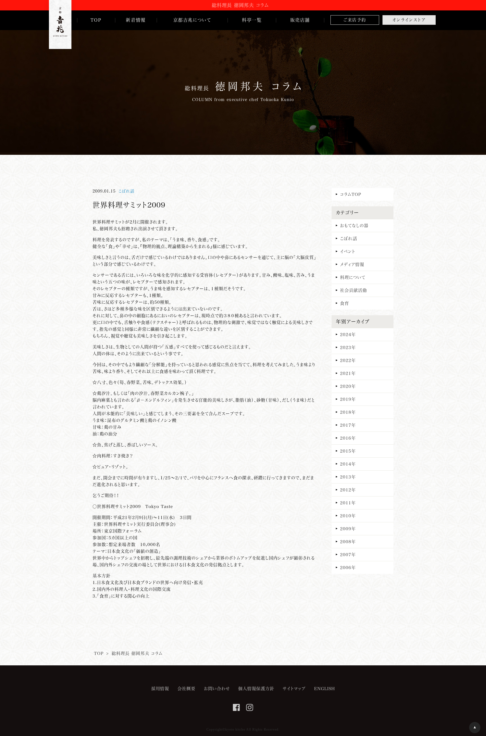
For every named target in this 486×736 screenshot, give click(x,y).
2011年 (348, 502)
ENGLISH (324, 688)
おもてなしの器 (354, 225)
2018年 (348, 412)
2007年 (348, 554)
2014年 (348, 463)
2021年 (348, 373)
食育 (344, 303)
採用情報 (160, 688)
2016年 (348, 437)
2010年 (348, 515)
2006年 (348, 567)
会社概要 (186, 688)
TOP (99, 653)
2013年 (348, 476)
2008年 (348, 541)
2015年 (348, 450)
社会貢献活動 (353, 290)
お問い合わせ (217, 688)
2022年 (348, 360)
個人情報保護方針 (256, 688)
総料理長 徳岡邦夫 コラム (137, 653)
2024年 (348, 334)
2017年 (348, 425)
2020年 (348, 386)
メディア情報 (352, 264)
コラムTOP (350, 194)
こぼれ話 (126, 191)
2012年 (348, 489)
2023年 (348, 347)
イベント (347, 251)
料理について (352, 277)
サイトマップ (294, 688)
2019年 (348, 399)
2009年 (348, 528)
